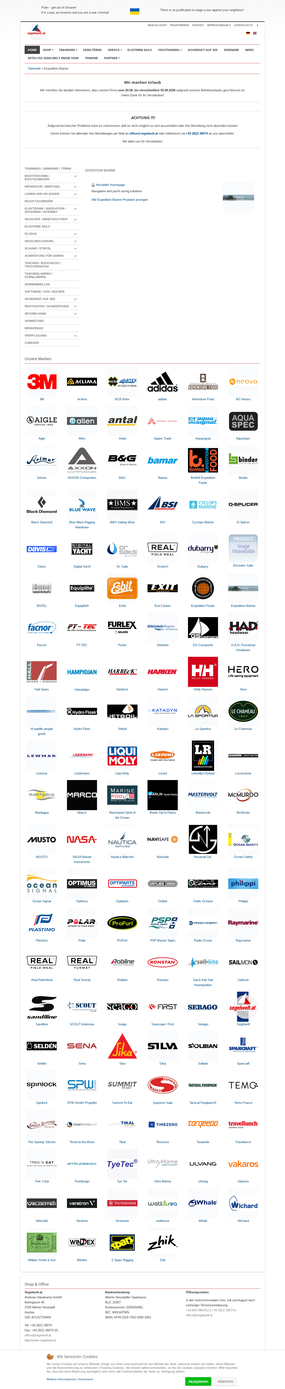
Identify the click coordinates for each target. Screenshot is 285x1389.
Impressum (85, 1379)
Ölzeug (31, 233)
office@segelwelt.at (143, 133)
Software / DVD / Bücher (44, 291)
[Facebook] (257, 25)
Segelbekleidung (39, 241)
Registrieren (179, 25)
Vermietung (34, 321)
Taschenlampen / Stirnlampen (38, 275)
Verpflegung (36, 335)
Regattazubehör (39, 201)
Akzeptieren (198, 1381)
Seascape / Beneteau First (46, 219)
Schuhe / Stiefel (38, 248)
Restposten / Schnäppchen (47, 306)
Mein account (157, 25)
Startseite (34, 68)
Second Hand (35, 313)
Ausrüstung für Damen (44, 255)
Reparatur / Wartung (42, 186)
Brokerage (34, 328)
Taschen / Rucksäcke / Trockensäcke (43, 264)
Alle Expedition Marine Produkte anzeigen (119, 199)
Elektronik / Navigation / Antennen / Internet (45, 210)
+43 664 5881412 (197, 1310)
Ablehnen (225, 1381)
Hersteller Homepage (110, 185)
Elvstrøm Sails (37, 226)
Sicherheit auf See (40, 299)
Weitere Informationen (61, 1379)
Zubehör (32, 342)
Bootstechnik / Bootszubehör (37, 177)
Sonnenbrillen (37, 284)
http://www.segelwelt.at (40, 1340)
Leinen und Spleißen (42, 194)
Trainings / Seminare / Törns (48, 168)
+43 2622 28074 (197, 133)
